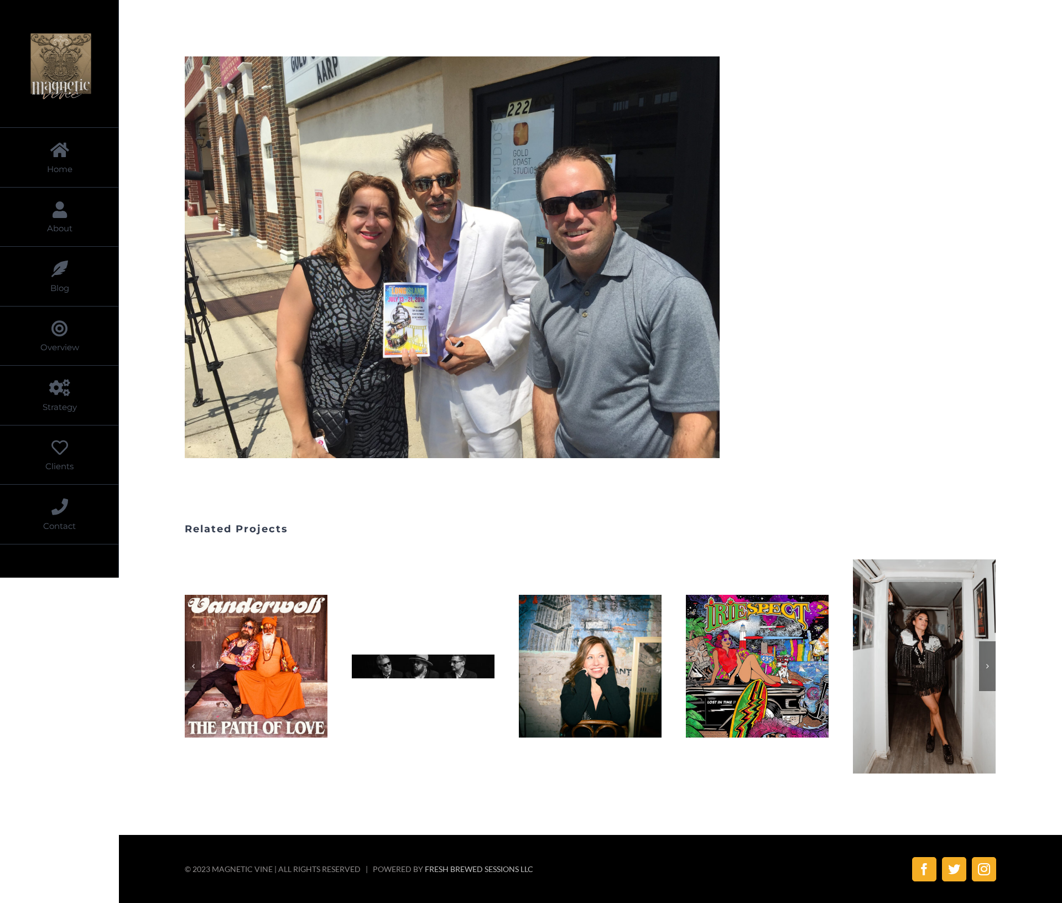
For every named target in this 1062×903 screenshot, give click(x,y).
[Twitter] (954, 869)
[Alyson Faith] (590, 666)
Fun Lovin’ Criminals (409, 666)
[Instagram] (984, 869)
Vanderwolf (242, 666)
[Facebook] (924, 869)
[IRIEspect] (757, 666)
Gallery (269, 666)
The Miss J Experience (911, 666)
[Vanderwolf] (256, 666)
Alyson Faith (576, 666)
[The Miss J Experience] (924, 666)
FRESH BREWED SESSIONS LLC (479, 869)
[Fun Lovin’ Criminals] (423, 666)
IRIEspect (743, 666)
